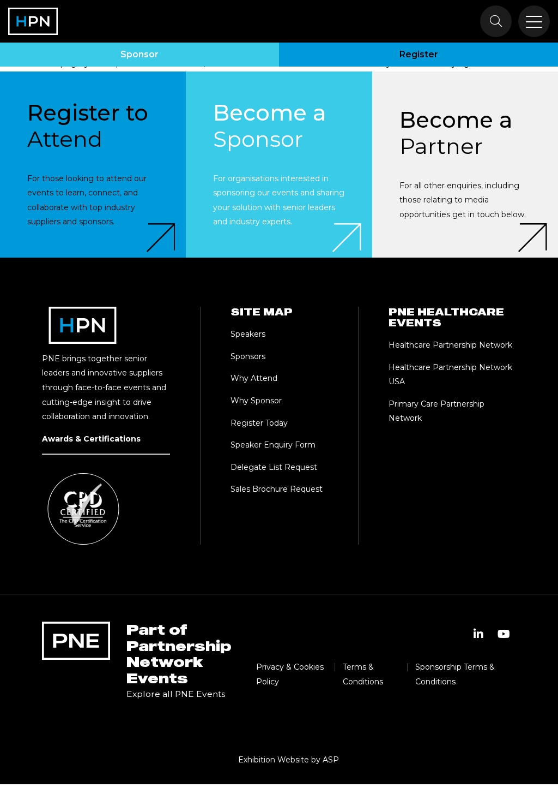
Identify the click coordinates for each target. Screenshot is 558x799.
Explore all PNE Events (175, 694)
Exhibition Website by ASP (288, 760)
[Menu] (534, 21)
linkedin (478, 634)
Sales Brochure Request (277, 489)
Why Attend (254, 378)
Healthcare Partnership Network (451, 345)
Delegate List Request (274, 467)
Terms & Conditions (363, 674)
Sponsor (139, 54)
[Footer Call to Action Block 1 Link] (93, 164)
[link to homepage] (33, 21)
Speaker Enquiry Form (273, 445)
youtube (503, 634)
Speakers (248, 334)
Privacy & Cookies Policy (290, 674)
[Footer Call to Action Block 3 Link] (465, 164)
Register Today (259, 423)
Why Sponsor (256, 401)
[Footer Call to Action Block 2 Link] (279, 164)
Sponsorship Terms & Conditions (455, 674)
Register (418, 54)
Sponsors (248, 356)
